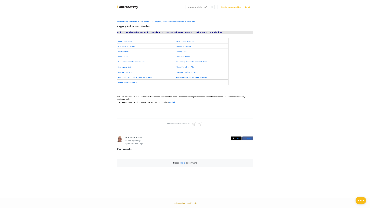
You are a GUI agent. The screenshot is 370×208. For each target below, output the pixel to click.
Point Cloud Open (125, 41)
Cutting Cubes (181, 51)
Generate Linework (183, 46)
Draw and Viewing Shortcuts (187, 72)
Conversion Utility (125, 67)
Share (249, 138)
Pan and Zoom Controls (185, 41)
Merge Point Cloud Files (185, 67)
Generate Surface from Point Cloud (131, 62)
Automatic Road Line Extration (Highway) (191, 77)
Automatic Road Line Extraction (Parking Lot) (135, 77)
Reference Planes (183, 57)
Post (237, 138)
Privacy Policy (179, 203)
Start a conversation (231, 7)
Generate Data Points (126, 46)
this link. (172, 102)
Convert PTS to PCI (125, 72)
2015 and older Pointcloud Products (178, 21)
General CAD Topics (151, 21)
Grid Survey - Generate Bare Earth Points (192, 62)
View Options (123, 51)
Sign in (248, 7)
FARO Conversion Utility (127, 82)
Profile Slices (123, 57)
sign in (182, 162)
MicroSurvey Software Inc (128, 21)
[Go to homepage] (128, 7)
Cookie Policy (192, 203)
